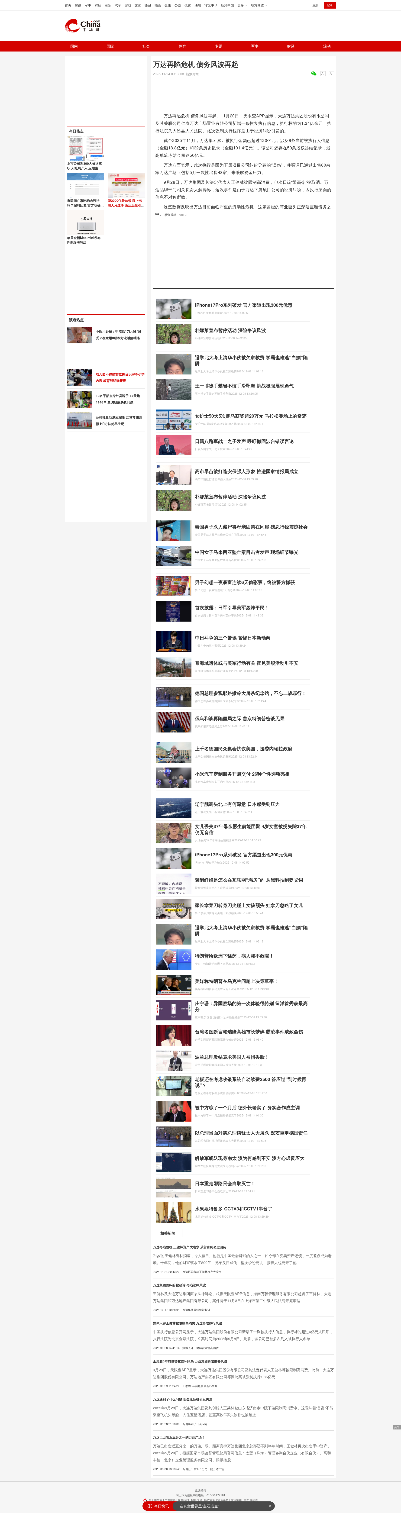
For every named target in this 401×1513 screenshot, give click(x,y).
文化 (138, 5)
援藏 (148, 5)
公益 (178, 5)
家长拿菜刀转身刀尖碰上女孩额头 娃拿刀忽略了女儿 (249, 905)
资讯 (78, 5)
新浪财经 (192, 73)
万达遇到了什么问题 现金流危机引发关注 (182, 1399)
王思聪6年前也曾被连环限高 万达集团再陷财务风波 (190, 1361)
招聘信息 (196, 1500)
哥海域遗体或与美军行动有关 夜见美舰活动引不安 (246, 662)
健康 (168, 5)
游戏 (128, 5)
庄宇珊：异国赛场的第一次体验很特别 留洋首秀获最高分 (251, 1006)
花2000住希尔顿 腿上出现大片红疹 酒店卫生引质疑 (126, 205)
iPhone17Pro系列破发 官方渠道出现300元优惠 (243, 304)
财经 (98, 5)
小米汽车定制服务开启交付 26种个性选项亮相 (242, 773)
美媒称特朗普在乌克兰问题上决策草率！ (236, 980)
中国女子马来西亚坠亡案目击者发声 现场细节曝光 (246, 551)
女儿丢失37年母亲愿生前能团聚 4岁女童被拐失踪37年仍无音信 (251, 829)
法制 (197, 5)
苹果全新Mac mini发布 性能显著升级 (84, 240)
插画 (158, 5)
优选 (187, 5)
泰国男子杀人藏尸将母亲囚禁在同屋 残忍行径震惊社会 (251, 526)
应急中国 (227, 5)
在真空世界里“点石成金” (199, 1506)
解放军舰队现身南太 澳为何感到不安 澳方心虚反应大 (249, 1158)
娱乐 (108, 5)
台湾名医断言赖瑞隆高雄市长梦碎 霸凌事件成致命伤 (249, 1031)
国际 (110, 46)
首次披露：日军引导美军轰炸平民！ (232, 607)
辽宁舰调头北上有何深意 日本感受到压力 (237, 803)
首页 (68, 5)
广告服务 (170, 1500)
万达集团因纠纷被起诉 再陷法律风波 (179, 1285)
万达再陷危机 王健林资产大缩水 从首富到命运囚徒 (189, 1247)
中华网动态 (251, 1500)
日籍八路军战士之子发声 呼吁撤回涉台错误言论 (244, 441)
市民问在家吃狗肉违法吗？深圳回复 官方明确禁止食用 (85, 205)
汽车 (118, 5)
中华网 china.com (84, 25)
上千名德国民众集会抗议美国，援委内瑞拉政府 (243, 748)
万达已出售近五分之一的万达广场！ (179, 1437)
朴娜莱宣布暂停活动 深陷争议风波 (230, 330)
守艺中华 (210, 5)
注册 (315, 5)
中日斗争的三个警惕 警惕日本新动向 (233, 637)
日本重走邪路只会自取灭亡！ (225, 1183)
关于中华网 (155, 1500)
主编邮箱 (200, 1490)
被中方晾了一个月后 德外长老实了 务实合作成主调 (247, 1107)
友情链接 (236, 1500)
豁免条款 (223, 1500)
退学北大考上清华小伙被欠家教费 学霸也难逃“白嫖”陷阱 (251, 360)
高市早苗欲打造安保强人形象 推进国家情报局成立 (246, 471)
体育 (182, 46)
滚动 (327, 46)
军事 (88, 5)
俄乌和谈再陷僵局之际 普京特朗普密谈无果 (240, 718)
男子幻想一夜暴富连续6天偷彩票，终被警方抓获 (245, 582)
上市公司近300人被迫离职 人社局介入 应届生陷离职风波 (84, 168)
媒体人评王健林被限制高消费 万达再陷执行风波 (187, 1323)
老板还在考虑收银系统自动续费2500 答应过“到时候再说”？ (250, 1082)
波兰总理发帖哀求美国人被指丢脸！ (232, 1056)
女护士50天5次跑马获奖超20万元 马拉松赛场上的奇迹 (251, 415)
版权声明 (209, 1500)
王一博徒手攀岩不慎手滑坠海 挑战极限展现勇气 (244, 385)
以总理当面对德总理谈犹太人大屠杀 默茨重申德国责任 (251, 1132)
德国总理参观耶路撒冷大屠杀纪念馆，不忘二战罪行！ (250, 693)
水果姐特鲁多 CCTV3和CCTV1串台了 (233, 1208)
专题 (218, 46)
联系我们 (183, 1500)
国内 (74, 46)
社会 (146, 46)
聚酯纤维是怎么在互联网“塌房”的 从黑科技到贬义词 (249, 879)
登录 (330, 5)
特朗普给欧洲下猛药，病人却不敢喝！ (234, 955)
